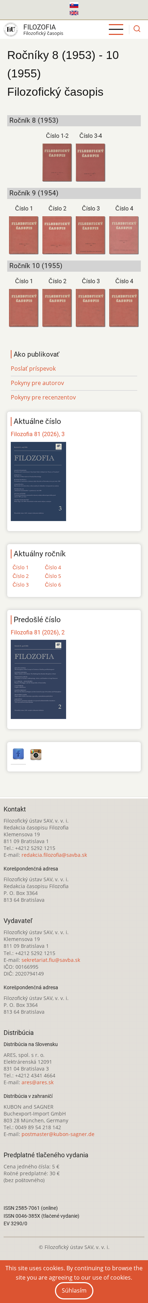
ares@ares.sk (38, 1082)
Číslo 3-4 (90, 135)
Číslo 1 (24, 208)
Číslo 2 (57, 208)
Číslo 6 (53, 584)
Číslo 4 (124, 208)
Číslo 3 (91, 208)
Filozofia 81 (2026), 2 (38, 632)
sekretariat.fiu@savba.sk (51, 959)
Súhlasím (74, 1290)
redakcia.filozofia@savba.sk (54, 854)
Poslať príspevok (33, 368)
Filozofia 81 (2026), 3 (38, 434)
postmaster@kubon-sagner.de (58, 1134)
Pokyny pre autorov (37, 383)
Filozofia (39, 27)
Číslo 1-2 (57, 135)
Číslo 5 (53, 576)
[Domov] (11, 29)
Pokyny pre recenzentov (43, 397)
